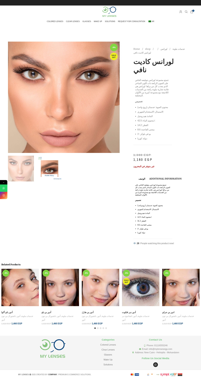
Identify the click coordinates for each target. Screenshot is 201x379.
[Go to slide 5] (106, 328)
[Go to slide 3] (100, 328)
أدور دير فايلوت (129, 312)
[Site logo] (109, 11)
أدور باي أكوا (7, 312)
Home (136, 49)
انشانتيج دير (127, 316)
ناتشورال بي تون (8, 316)
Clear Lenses (108, 350)
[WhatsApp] (3, 188)
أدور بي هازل (88, 312)
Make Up (108, 359)
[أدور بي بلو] (60, 289)
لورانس (163, 49)
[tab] (142, 177)
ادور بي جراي (168, 312)
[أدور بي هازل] (100, 289)
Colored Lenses (108, 345)
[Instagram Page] (3, 195)
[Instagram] (155, 364)
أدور (18, 316)
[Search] (186, 11)
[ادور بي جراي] (181, 289)
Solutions (108, 364)
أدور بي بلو (46, 312)
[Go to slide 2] (97, 328)
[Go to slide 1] (95, 328)
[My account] (180, 11)
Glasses (108, 355)
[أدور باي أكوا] (20, 289)
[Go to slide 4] (103, 328)
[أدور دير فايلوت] (140, 289)
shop (148, 49)
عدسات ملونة (178, 49)
